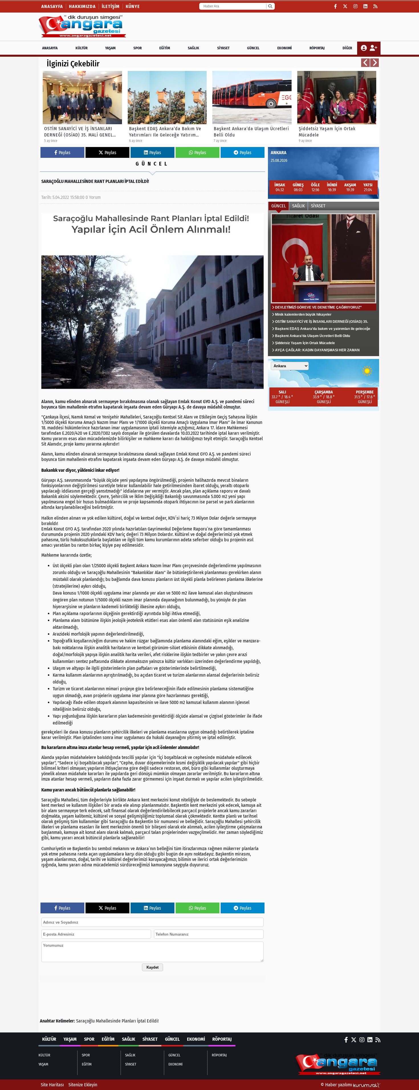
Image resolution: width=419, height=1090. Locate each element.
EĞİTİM (164, 48)
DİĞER (347, 48)
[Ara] (270, 6)
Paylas (64, 152)
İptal (141, 1021)
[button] (365, 62)
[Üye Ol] (373, 48)
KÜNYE (133, 6)
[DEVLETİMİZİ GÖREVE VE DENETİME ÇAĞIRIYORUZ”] (323, 283)
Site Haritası (52, 1084)
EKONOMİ (284, 48)
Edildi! (153, 1021)
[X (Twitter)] (345, 6)
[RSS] (376, 6)
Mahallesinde (108, 1021)
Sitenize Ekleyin (82, 1084)
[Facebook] (335, 6)
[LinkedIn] (366, 6)
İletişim (111, 6)
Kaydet (152, 967)
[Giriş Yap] (364, 48)
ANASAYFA (50, 48)
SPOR (137, 48)
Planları (129, 1021)
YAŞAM (110, 48)
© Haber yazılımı (337, 1084)
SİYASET (223, 48)
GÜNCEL (253, 48)
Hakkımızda (82, 6)
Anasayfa (52, 6)
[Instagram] (356, 6)
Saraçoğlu (85, 1021)
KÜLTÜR (82, 48)
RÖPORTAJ (317, 48)
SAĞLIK (193, 48)
